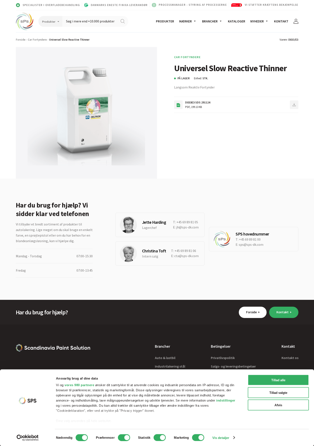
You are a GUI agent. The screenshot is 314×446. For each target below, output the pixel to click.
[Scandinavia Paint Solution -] (53, 348)
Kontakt (281, 21)
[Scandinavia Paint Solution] (24, 21)
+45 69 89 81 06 (185, 251)
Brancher (210, 21)
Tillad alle (278, 380)
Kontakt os (290, 358)
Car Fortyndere (37, 39)
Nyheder (257, 21)
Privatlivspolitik (223, 358)
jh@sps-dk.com (187, 227)
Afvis (278, 405)
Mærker (185, 21)
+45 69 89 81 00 (250, 239)
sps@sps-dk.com (251, 244)
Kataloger (236, 21)
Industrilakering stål (170, 366)
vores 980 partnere (79, 385)
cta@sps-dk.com (186, 256)
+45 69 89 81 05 (187, 222)
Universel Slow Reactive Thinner (69, 39)
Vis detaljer (220, 437)
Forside (20, 39)
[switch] (124, 437)
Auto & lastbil (165, 358)
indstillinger (225, 400)
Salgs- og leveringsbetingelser (233, 366)
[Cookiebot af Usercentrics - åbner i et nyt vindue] (27, 437)
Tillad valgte (278, 392)
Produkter (165, 21)
